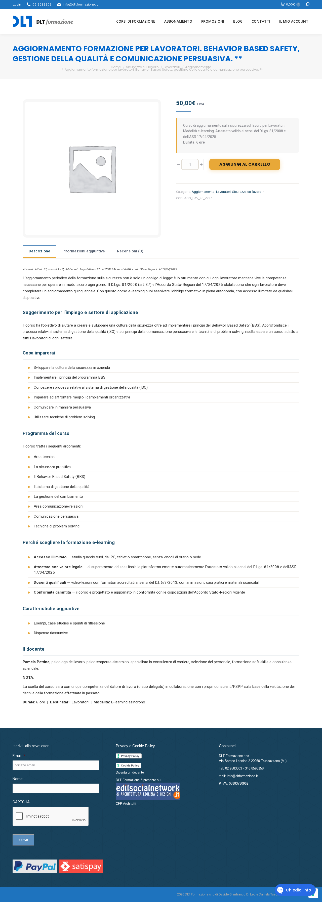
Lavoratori (223, 192)
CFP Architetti (126, 803)
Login (17, 4)
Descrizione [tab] (39, 251)
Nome (18, 779)
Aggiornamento (203, 192)
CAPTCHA (21, 802)
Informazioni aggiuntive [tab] (83, 251)
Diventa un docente (130, 772)
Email (19, 755)
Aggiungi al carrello (244, 164)
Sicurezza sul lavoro (246, 192)
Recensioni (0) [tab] (130, 251)
